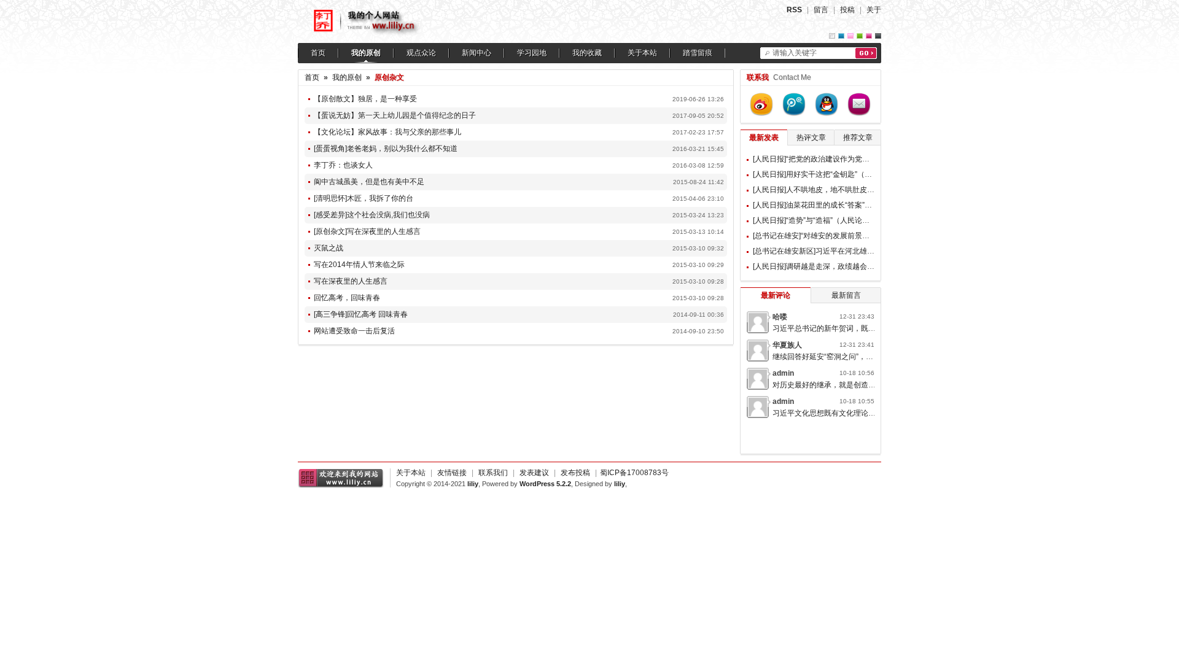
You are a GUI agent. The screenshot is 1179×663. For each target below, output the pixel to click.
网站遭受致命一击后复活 (354, 331)
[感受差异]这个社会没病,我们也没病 (372, 215)
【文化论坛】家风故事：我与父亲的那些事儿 (387, 132)
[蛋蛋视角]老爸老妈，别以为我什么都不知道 (385, 148)
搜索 (866, 53)
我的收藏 (587, 52)
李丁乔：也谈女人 (343, 165)
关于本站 (642, 52)
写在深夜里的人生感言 (350, 281)
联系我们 (493, 472)
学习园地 (532, 52)
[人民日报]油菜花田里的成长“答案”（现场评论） (831, 205)
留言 (821, 10)
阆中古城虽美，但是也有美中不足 (369, 181)
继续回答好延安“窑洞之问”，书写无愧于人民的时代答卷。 (867, 356)
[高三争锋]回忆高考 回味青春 (361, 314)
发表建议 (534, 472)
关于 (873, 10)
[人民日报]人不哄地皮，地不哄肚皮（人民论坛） (832, 189)
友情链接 (452, 472)
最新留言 (846, 295)
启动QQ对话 (826, 104)
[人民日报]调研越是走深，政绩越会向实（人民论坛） (839, 266)
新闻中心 (476, 52)
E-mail (859, 104)
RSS (794, 10)
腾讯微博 (794, 104)
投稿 (847, 10)
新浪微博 (761, 104)
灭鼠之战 (328, 248)
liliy (472, 483)
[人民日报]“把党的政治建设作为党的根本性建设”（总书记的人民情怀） (867, 159)
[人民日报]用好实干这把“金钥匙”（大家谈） (823, 174)
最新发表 (764, 137)
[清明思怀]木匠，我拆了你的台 (363, 198)
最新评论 (775, 295)
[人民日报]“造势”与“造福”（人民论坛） (815, 220)
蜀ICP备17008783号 (634, 472)
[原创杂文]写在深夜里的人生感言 (367, 231)
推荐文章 (858, 137)
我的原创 (366, 52)
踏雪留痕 (697, 52)
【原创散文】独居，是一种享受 (365, 99)
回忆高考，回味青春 (347, 297)
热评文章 (811, 137)
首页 (318, 52)
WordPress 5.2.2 (545, 483)
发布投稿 (575, 472)
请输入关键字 (794, 52)
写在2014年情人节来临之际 (359, 264)
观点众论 (421, 52)
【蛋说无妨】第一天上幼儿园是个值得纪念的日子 (395, 115)
